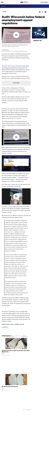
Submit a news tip (19, 324)
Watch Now (44, 2)
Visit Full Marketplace (24, 336)
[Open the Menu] (2, 2)
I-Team (4, 11)
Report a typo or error (8, 324)
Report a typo (5, 327)
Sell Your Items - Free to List (16, 336)
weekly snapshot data (13, 206)
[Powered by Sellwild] (29, 409)
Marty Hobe (6, 49)
